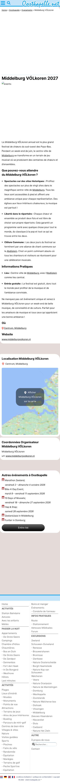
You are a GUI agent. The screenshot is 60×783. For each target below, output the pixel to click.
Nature (5, 733)
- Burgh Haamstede (41, 666)
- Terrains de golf (11, 762)
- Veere (35, 679)
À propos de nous (40, 740)
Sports (5, 740)
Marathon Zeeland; (25, 482)
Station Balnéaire (11, 613)
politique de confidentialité (42, 777)
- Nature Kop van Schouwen (40, 671)
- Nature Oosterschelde (43, 662)
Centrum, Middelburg (15, 328)
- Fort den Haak (10, 666)
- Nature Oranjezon (41, 683)
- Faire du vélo (9, 748)
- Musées (7, 697)
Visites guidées (10, 737)
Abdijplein (12, 251)
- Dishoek (36, 705)
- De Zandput (9, 658)
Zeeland (35, 640)
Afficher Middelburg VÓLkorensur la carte (30, 397)
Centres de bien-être (13, 726)
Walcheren (36, 676)
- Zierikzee (37, 658)
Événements (37, 607)
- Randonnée (8, 751)
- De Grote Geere (11, 636)
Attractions (7, 708)
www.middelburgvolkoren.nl (16, 339)
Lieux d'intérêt (9, 693)
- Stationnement (40, 624)
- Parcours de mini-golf (14, 722)
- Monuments (9, 700)
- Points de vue (10, 704)
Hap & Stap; (19, 509)
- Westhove (8, 673)
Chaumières (8, 647)
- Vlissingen (37, 708)
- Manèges (7, 759)
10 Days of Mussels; (28, 500)
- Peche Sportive (11, 766)
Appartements (9, 633)
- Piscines (7, 744)
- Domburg (37, 690)
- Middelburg (38, 712)
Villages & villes (10, 729)
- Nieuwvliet (37, 719)
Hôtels (5, 677)
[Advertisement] (30, 44)
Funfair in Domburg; (15, 520)
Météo (5, 624)
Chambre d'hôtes (11, 644)
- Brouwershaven (40, 651)
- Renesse (36, 647)
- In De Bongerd (10, 669)
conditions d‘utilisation (23, 777)
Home (5, 604)
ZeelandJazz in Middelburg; (19, 515)
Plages (5, 689)
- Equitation (8, 770)
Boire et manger (39, 604)
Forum (34, 631)
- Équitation (8, 755)
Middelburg (8, 155)
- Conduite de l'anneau (43, 611)
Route (34, 620)
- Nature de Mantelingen (44, 687)
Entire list (23, 527)
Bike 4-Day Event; (25, 491)
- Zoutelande (38, 698)
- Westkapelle (38, 694)
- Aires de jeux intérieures (15, 715)
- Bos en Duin (9, 651)
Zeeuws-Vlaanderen (41, 716)
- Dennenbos (8, 662)
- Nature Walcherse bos (43, 701)
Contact (35, 748)
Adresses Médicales (41, 627)
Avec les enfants (10, 620)
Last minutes (8, 680)
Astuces (6, 616)
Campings (7, 640)
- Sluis (34, 723)
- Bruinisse (37, 655)
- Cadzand (36, 727)
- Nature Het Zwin (40, 730)
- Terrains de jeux (11, 711)
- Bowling (7, 719)
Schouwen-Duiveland (42, 644)
